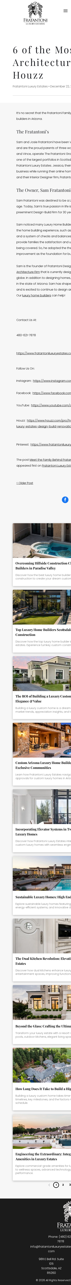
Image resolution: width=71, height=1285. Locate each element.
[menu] (65, 10)
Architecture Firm (28, 272)
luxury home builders (36, 295)
